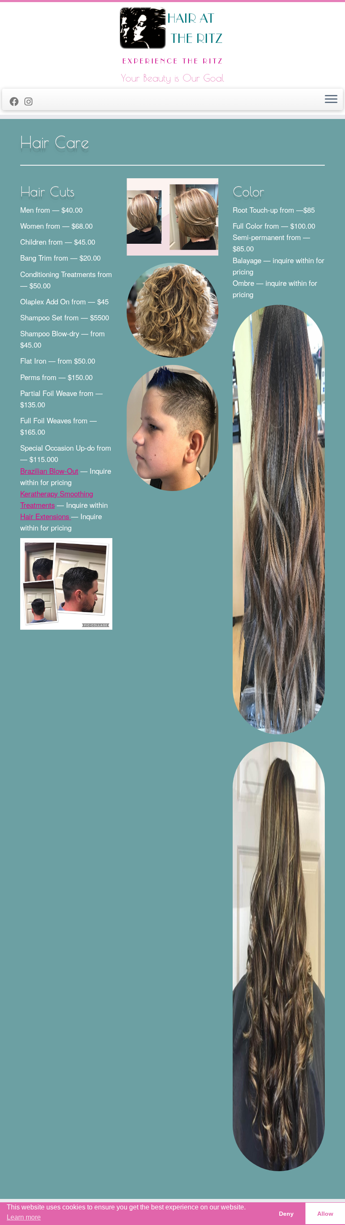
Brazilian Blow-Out (49, 471)
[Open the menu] (331, 99)
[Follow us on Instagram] (31, 101)
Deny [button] (286, 1213)
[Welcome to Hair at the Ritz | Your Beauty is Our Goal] (172, 37)
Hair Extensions (45, 516)
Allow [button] (325, 1213)
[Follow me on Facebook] (17, 101)
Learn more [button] (24, 1217)
